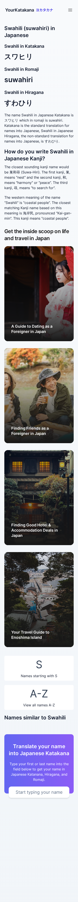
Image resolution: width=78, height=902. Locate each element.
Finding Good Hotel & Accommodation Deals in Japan (34, 530)
